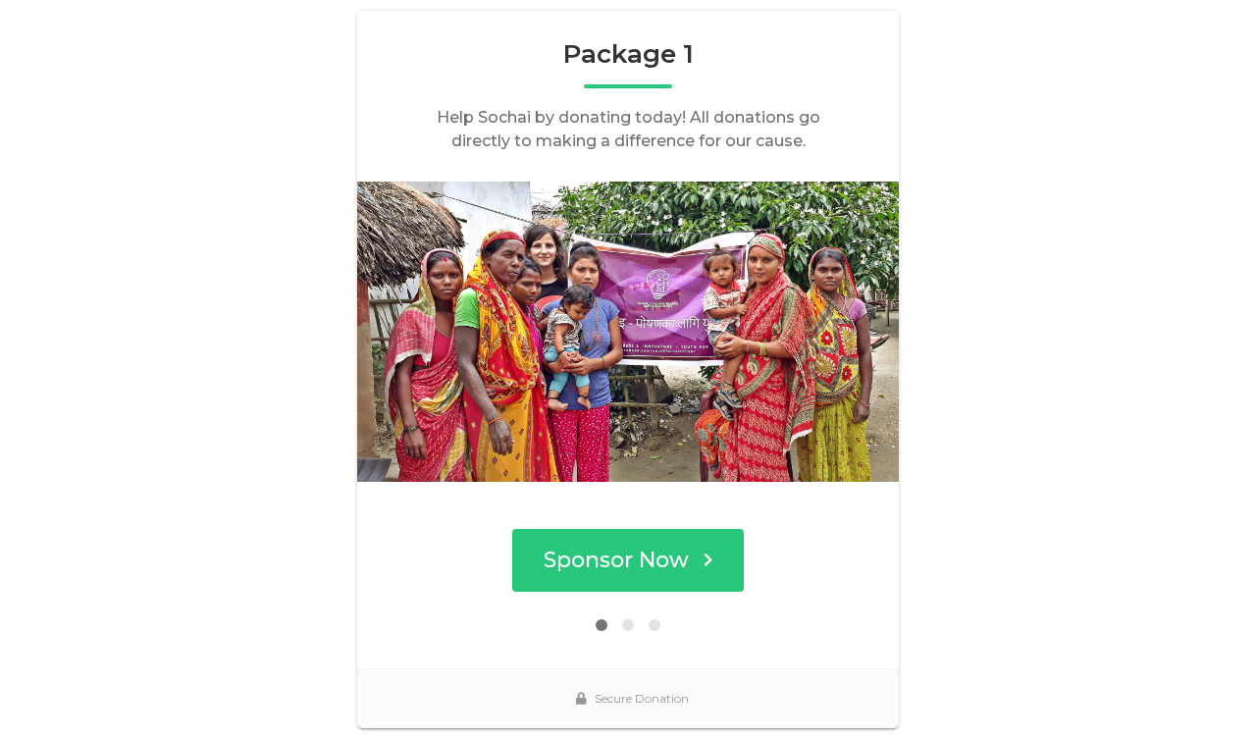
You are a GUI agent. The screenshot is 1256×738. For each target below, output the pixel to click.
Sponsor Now (616, 560)
